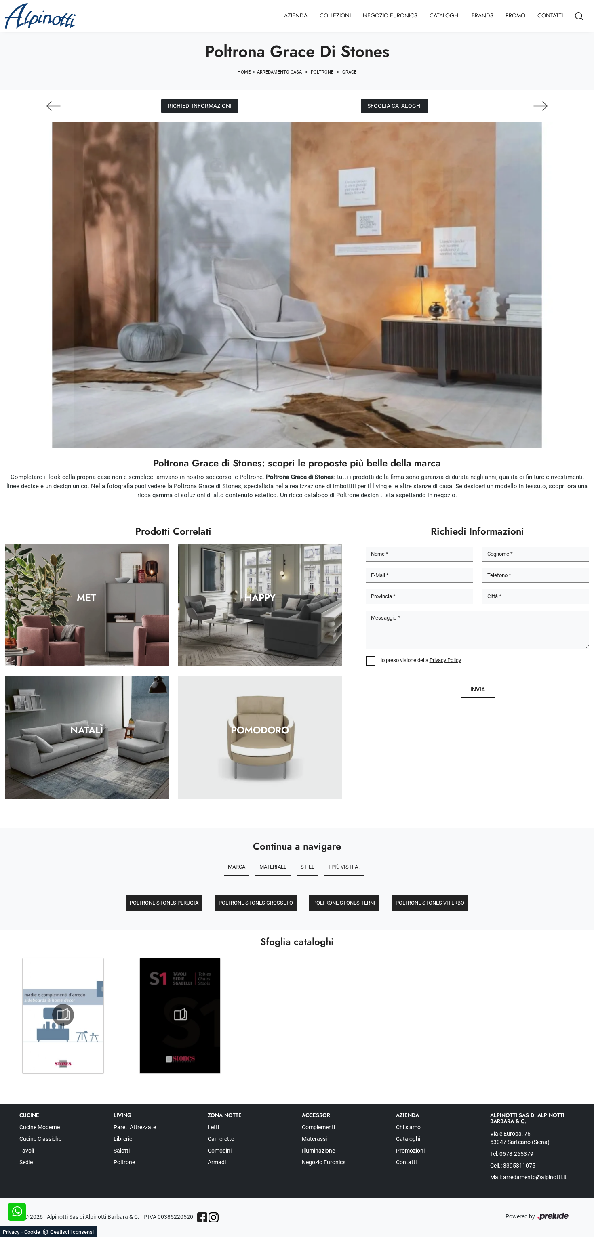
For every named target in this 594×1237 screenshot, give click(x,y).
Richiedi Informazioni (200, 106)
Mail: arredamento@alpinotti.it (528, 1177)
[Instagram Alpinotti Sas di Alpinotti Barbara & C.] (214, 1217)
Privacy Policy (445, 660)
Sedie (26, 1162)
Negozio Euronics (390, 15)
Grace (349, 72)
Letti (213, 1127)
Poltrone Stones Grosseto (256, 903)
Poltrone (322, 72)
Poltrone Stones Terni (344, 903)
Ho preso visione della (419, 660)
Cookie (32, 1232)
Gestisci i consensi (72, 1232)
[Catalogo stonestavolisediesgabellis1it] (180, 1014)
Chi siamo (408, 1127)
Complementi (318, 1127)
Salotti (122, 1150)
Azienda (296, 15)
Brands (482, 15)
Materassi (314, 1139)
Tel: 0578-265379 (511, 1154)
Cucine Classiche (40, 1139)
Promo (515, 15)
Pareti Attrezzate (135, 1127)
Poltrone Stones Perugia (164, 903)
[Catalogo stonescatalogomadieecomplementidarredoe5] (63, 1014)
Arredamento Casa (279, 72)
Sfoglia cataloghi (394, 106)
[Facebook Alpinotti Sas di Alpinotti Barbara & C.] (202, 1217)
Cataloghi (444, 15)
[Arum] (53, 106)
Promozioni (410, 1150)
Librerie (123, 1139)
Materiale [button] (272, 867)
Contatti (550, 15)
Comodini (220, 1150)
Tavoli (26, 1150)
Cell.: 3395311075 (512, 1165)
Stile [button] (307, 867)
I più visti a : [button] (344, 867)
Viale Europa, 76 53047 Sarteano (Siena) (520, 1137)
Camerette (221, 1139)
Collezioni (335, 15)
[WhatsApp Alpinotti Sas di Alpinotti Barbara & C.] (17, 1212)
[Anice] (540, 106)
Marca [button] (236, 867)
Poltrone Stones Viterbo (430, 903)
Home (244, 72)
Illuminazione (318, 1150)
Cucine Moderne (39, 1127)
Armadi (217, 1162)
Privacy (11, 1232)
